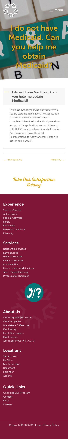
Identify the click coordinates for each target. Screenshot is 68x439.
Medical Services (12, 256)
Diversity (8, 233)
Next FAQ (57, 159)
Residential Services (14, 248)
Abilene (7, 375)
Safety (6, 221)
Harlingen (8, 371)
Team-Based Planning (15, 272)
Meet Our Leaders (13, 333)
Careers (7, 404)
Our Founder (10, 337)
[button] (34, 96)
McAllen (7, 360)
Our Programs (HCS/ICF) (17, 317)
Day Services (10, 252)
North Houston (11, 364)
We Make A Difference (16, 325)
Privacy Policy (51, 425)
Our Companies (12, 321)
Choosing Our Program (16, 392)
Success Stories (12, 210)
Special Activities (12, 217)
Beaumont (9, 367)
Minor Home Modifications (18, 268)
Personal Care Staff (14, 229)
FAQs (6, 400)
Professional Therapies (16, 275)
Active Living (10, 213)
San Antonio (10, 356)
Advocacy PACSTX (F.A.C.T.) (19, 340)
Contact (7, 396)
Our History (9, 329)
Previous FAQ (12, 159)
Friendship (9, 225)
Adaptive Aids (10, 264)
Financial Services (13, 260)
